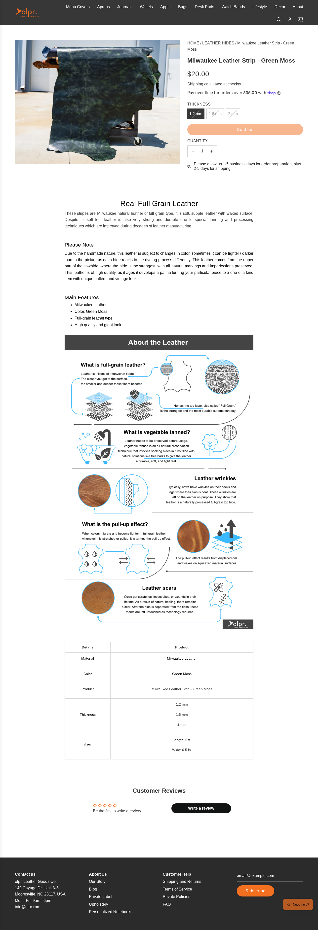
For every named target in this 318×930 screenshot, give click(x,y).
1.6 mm (215, 114)
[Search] (278, 19)
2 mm (233, 114)
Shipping (195, 84)
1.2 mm (195, 114)
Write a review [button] (201, 808)
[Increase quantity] (211, 151)
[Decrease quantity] (193, 151)
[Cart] (300, 19)
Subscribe (255, 891)
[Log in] (289, 19)
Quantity (197, 141)
